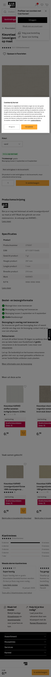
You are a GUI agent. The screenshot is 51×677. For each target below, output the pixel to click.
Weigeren (12, 126)
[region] (25, 115)
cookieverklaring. (36, 120)
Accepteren (29, 126)
